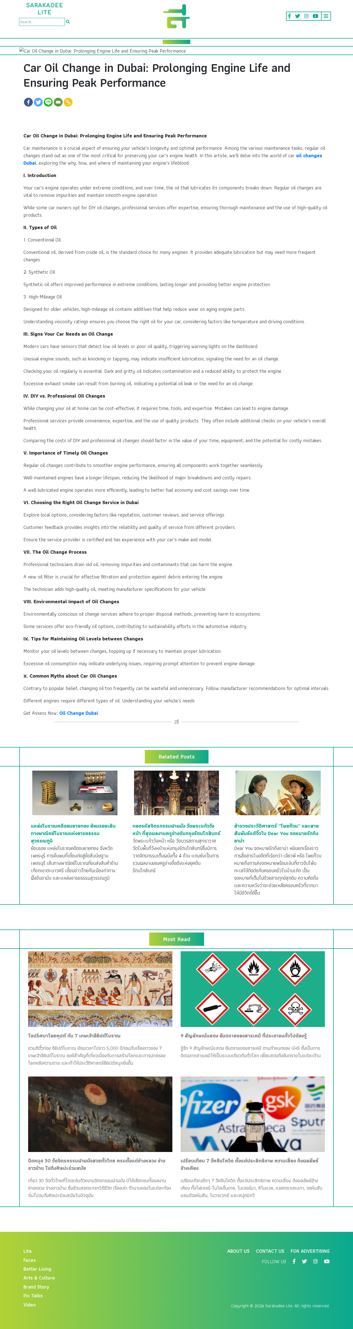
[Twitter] (38, 102)
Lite (27, 1251)
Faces (29, 1260)
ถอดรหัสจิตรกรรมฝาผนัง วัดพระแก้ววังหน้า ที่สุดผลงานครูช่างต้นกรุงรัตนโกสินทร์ (176, 829)
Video (29, 1305)
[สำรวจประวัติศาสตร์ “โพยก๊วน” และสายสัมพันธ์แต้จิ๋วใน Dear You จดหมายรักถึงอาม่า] (278, 792)
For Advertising (310, 1251)
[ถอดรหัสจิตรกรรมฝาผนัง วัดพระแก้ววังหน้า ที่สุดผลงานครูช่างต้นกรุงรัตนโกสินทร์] (176, 792)
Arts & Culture (39, 1278)
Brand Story (36, 1287)
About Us (238, 1251)
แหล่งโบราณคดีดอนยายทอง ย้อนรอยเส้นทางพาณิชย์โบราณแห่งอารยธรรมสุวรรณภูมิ (73, 833)
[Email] (58, 102)
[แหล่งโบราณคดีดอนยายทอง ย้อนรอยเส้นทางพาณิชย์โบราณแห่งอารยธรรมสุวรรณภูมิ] (74, 792)
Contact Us (270, 1251)
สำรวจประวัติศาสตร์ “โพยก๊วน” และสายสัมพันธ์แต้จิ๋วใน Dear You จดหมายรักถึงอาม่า (276, 833)
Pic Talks (33, 1296)
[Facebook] (28, 102)
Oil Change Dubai (78, 713)
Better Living (37, 1269)
